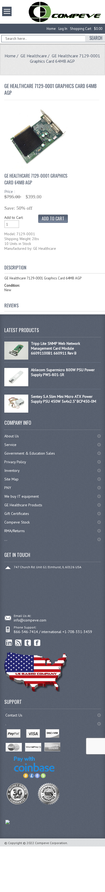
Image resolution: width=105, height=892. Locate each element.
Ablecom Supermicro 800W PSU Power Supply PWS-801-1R (63, 372)
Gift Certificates (16, 513)
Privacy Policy (15, 461)
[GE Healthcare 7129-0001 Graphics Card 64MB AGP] (37, 167)
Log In (62, 28)
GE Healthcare (33, 55)
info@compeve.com (30, 620)
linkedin (9, 643)
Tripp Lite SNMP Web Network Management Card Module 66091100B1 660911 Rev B (55, 348)
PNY (7, 487)
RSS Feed (18, 643)
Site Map (11, 479)
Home (51, 28)
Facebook (37, 643)
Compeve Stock (17, 522)
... (5, 539)
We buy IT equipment (21, 496)
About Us (11, 436)
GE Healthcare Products (23, 505)
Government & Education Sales (29, 453)
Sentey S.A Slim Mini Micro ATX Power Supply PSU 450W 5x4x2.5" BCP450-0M (63, 399)
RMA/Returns (14, 530)
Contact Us (13, 715)
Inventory (12, 470)
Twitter (27, 643)
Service (10, 444)
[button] (104, 891)
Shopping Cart (80, 28)
